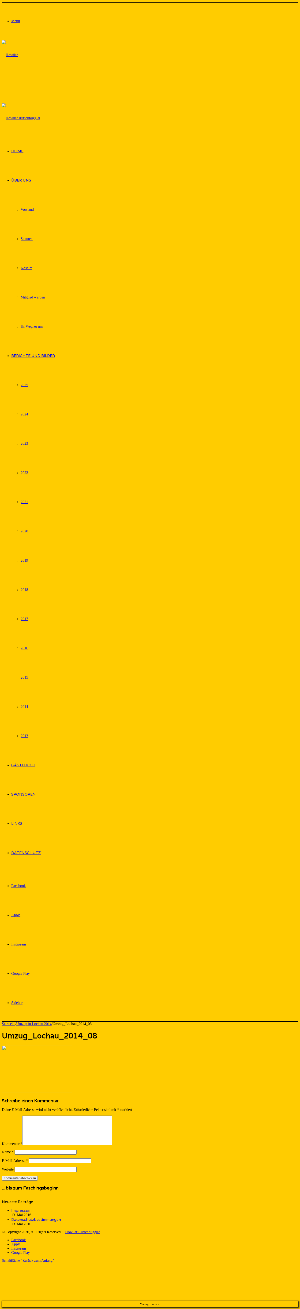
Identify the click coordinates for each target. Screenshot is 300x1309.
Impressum (21, 1210)
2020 (24, 531)
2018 (24, 590)
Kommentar (12, 1144)
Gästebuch (23, 765)
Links (16, 823)
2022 (24, 473)
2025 (24, 385)
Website (8, 1169)
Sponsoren (23, 794)
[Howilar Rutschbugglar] (12, 84)
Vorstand (27, 209)
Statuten (27, 239)
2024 (24, 414)
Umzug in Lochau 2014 (34, 1024)
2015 (24, 677)
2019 (24, 560)
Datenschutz (26, 852)
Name (8, 1152)
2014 (24, 707)
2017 (24, 619)
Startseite (8, 1024)
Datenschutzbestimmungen (36, 1219)
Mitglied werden (33, 297)
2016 (24, 648)
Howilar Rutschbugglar (82, 1232)
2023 (24, 443)
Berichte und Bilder (33, 355)
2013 (24, 736)
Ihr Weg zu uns (32, 326)
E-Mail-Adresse (15, 1161)
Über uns (21, 180)
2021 (24, 502)
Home (17, 151)
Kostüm (26, 268)
